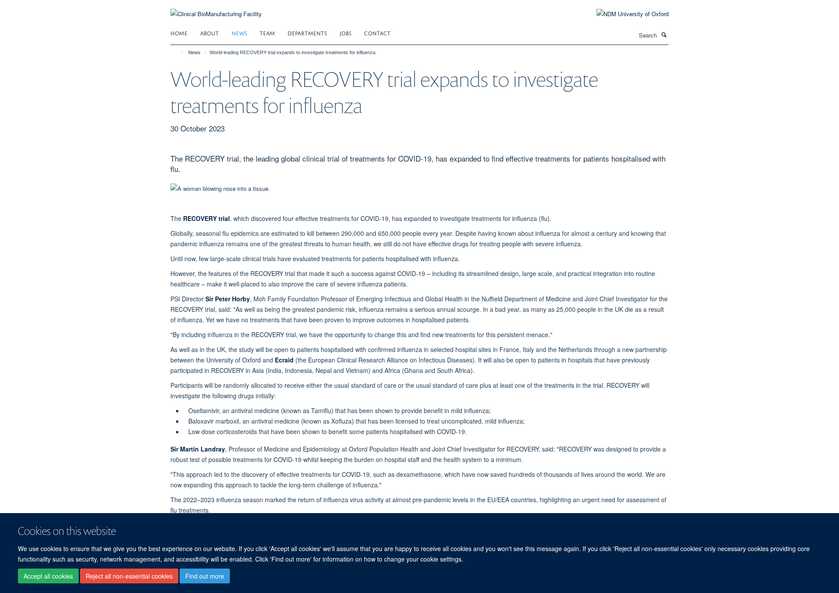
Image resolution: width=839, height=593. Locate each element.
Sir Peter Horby (227, 298)
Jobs (345, 32)
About (209, 32)
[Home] (178, 52)
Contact (377, 32)
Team (267, 32)
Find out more (204, 576)
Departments (307, 32)
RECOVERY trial (206, 218)
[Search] (664, 34)
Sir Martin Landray (197, 449)
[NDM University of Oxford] (626, 14)
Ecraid (284, 359)
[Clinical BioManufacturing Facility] (216, 8)
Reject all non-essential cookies (129, 576)
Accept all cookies (48, 576)
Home (178, 32)
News (239, 32)
